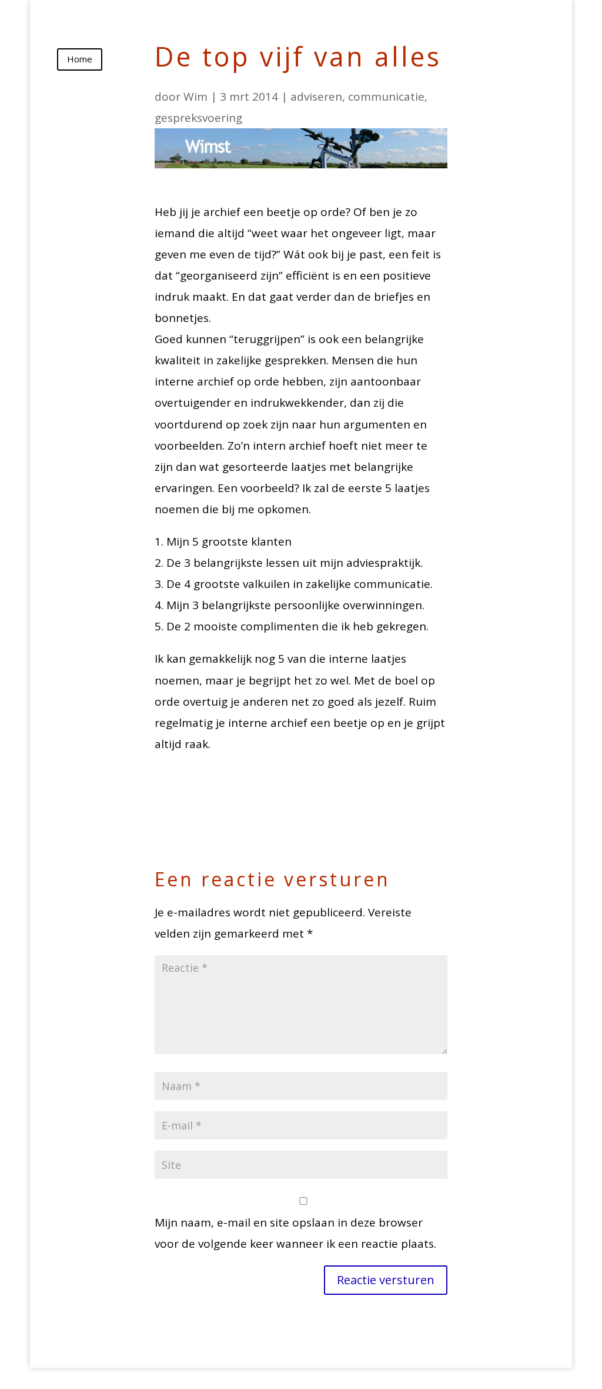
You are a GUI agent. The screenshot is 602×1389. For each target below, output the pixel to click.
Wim (195, 96)
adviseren (316, 96)
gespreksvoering (198, 117)
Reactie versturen (385, 1280)
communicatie (386, 96)
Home (79, 59)
